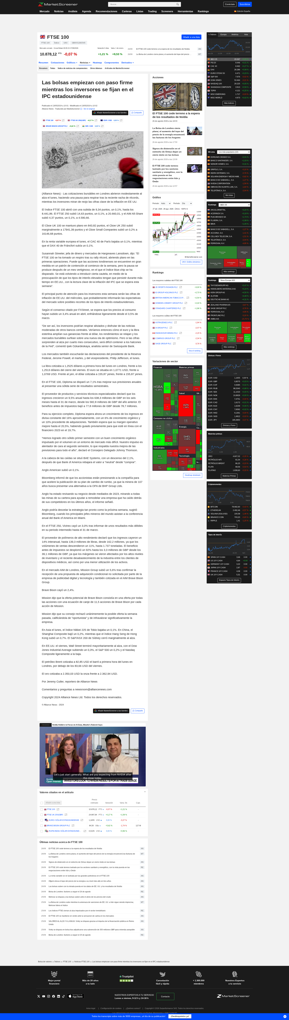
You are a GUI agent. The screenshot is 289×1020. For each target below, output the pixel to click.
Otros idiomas (96, 68)
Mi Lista (211, 152)
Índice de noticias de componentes (72, 68)
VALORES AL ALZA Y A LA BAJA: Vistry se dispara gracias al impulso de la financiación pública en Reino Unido (91, 922)
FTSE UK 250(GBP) (55, 815)
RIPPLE (214, 521)
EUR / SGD (212, 416)
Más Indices (229, 103)
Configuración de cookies (111, 1008)
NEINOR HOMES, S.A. (220, 164)
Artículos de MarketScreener (117, 68)
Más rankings (229, 272)
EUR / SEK (212, 392)
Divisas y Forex (229, 425)
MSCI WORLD (216, 98)
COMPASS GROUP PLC (165, 338)
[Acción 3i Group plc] (170, 327)
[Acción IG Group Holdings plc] (180, 292)
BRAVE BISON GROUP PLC (58, 826)
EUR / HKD (212, 413)
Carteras (127, 11)
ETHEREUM (216, 510)
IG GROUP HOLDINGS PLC (166, 292)
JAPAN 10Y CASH (218, 568)
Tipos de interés (215, 535)
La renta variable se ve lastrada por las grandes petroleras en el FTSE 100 (79, 876)
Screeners (167, 11)
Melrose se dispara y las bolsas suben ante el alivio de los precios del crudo (80, 897)
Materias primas (215, 434)
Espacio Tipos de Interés (229, 580)
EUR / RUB (212, 388)
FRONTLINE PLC (218, 315)
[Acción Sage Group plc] (174, 343)
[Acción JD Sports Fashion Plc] (180, 287)
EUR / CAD (212, 402)
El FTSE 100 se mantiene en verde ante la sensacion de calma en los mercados (81, 916)
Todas (52, 68)
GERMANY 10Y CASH (220, 564)
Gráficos (71, 62)
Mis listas (229, 195)
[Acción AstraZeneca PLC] (175, 322)
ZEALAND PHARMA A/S (220, 305)
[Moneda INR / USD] (101, 126)
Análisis (72, 11)
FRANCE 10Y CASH (219, 571)
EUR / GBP (212, 381)
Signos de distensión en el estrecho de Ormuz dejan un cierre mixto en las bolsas (82, 862)
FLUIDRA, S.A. (217, 220)
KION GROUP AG (218, 292)
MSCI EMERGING (218, 94)
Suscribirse (245, 4)
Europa (224, 34)
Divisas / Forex (214, 356)
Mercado (45, 11)
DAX (212, 70)
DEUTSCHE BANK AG (220, 299)
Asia (246, 34)
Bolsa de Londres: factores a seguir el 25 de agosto (70, 935)
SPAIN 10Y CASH (218, 557)
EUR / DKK (212, 399)
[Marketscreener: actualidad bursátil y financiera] (57, 4)
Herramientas (185, 11)
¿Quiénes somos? (133, 1008)
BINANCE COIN (217, 517)
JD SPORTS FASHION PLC (166, 287)
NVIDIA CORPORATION (220, 183)
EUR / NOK (212, 395)
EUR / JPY (212, 420)
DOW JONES (216, 80)
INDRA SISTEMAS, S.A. (220, 173)
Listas (139, 11)
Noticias (59, 11)
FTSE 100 (51, 809)
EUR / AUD (212, 406)
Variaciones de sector (165, 361)
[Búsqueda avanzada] (177, 4)
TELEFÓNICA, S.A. (218, 191)
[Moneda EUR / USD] (120, 120)
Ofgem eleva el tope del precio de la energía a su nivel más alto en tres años (80, 881)
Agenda (86, 11)
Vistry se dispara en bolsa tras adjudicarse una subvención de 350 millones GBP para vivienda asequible (92, 930)
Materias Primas (229, 476)
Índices (213, 34)
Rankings (203, 11)
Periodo (155, 203)
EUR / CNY (212, 409)
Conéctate (230, 4)
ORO (210, 456)
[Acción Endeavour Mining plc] (180, 333)
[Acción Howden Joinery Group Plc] (185, 303)
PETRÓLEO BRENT (216, 463)
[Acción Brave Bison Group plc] (77, 126)
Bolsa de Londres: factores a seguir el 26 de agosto (70, 892)
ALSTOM (214, 296)
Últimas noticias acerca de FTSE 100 (61, 842)
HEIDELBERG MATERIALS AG (223, 289)
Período (176, 203)
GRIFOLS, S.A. (217, 169)
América (235, 34)
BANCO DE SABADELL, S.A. (222, 180)
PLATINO (212, 470)
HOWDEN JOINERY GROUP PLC (169, 303)
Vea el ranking (194, 351)
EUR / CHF (212, 385)
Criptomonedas (214, 484)
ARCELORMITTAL (218, 210)
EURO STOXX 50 (218, 73)
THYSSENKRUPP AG (219, 285)
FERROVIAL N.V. (218, 243)
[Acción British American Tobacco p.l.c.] (187, 297)
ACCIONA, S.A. (217, 233)
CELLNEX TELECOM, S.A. (221, 236)
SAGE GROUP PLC (163, 344)
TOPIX (213, 91)
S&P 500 (214, 77)
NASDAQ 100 (216, 84)
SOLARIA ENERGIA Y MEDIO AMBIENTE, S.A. (226, 177)
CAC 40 (214, 66)
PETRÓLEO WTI (215, 460)
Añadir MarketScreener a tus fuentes (111, 113)
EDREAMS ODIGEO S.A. (221, 157)
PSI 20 (213, 63)
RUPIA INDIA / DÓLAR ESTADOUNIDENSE (65, 831)
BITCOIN (214, 507)
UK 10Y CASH (216, 575)
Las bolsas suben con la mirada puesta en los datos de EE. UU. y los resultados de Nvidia (85, 886)
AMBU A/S (215, 319)
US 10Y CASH (216, 561)
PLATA (211, 467)
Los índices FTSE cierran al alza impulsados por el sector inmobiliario (77, 911)
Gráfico (156, 197)
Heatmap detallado (192, 475)
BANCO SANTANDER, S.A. (222, 161)
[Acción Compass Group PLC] (177, 338)
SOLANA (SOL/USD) (219, 514)
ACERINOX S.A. (217, 213)
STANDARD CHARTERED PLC (168, 308)
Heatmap (97, 62)
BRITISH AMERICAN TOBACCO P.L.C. (170, 298)
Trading (152, 11)
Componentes (111, 62)
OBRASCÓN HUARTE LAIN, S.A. (224, 187)
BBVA (213, 224)
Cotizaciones (57, 62)
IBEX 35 (214, 59)
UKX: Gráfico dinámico (191, 262)
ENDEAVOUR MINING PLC (166, 333)
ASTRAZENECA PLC (164, 323)
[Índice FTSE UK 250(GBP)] (95, 120)
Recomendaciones (106, 11)
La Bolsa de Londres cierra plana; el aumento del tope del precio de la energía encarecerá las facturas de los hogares (164, 54)
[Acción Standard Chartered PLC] (183, 308)
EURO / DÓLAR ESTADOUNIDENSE (64, 820)
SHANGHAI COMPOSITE (221, 87)
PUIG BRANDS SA (218, 217)
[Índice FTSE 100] (62, 120)
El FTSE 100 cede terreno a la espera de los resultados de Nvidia (163, 49)
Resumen (43, 62)
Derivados (126, 62)
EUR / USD (212, 378)
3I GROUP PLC (161, 328)
